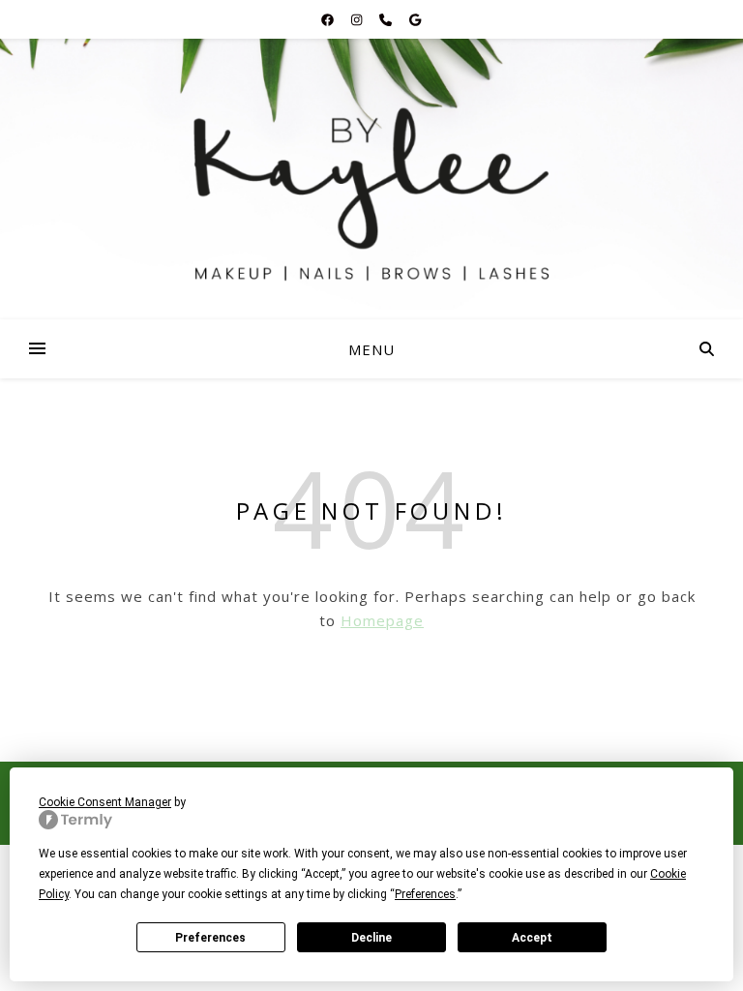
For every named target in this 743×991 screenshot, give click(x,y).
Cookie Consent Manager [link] (105, 802)
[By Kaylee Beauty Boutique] (371, 179)
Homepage (382, 620)
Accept (532, 938)
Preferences (210, 938)
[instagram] (358, 19)
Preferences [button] (425, 894)
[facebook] (329, 19)
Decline (371, 938)
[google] (415, 19)
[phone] (387, 19)
